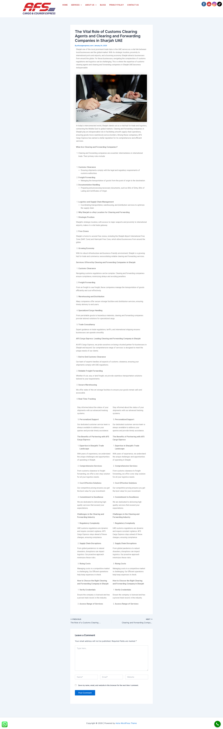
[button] (76, 5)
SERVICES (75, 5)
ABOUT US (89, 5)
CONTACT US (133, 5)
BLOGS (103, 5)
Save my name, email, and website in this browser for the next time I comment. (108, 685)
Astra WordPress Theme (126, 723)
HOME (65, 5)
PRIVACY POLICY (116, 5)
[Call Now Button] (217, 724)
